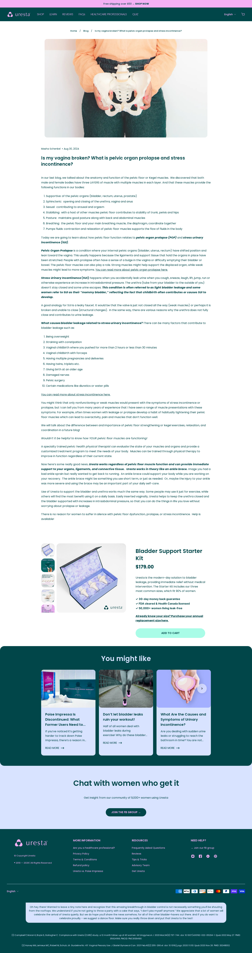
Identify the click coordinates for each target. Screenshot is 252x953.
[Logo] (19, 14)
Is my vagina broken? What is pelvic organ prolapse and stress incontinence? (138, 30)
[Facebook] (200, 856)
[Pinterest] (215, 856)
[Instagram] (193, 856)
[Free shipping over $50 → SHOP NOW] (126, 4)
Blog (85, 30)
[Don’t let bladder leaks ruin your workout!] (126, 713)
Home (73, 30)
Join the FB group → (126, 812)
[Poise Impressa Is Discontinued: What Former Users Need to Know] (68, 713)
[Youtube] (208, 856)
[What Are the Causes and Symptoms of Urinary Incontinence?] (184, 713)
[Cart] (243, 14)
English (11, 891)
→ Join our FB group (202, 848)
